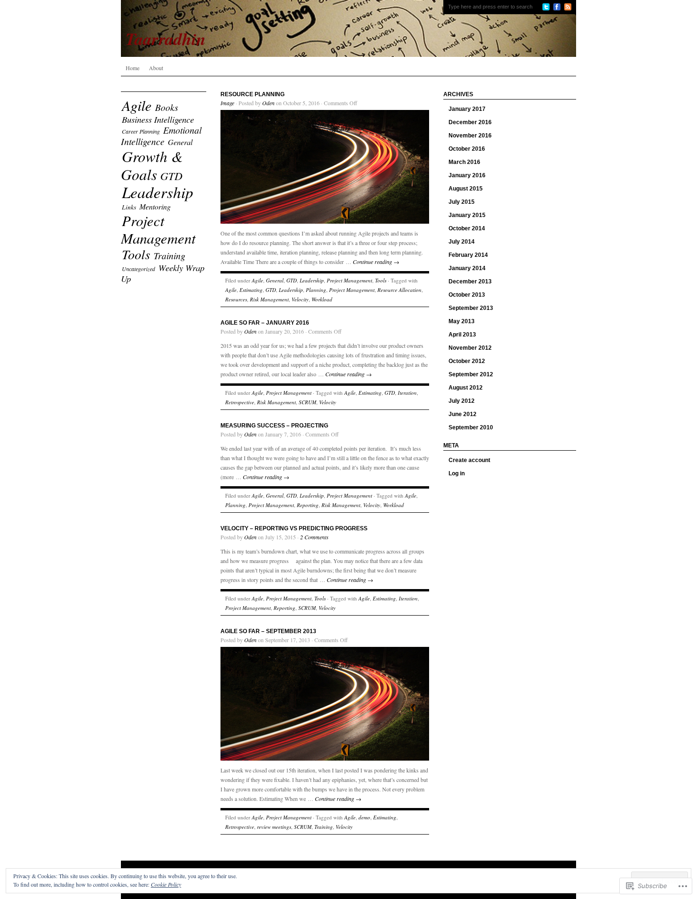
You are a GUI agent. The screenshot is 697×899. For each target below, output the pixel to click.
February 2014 (468, 255)
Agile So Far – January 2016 (264, 322)
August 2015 (466, 188)
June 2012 (463, 414)
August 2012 (466, 387)
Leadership (157, 192)
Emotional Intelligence (161, 135)
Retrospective (239, 402)
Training (169, 255)
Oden (268, 103)
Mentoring (155, 206)
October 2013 (467, 294)
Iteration (407, 392)
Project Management (158, 228)
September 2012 (471, 374)
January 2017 (467, 109)
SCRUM (307, 402)
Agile (137, 105)
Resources (236, 299)
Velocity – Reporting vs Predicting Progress (293, 528)
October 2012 (467, 361)
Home (132, 68)
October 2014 (467, 228)
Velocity (300, 299)
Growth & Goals (152, 165)
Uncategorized (138, 268)
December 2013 (470, 281)
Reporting (308, 505)
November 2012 (470, 348)
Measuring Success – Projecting (274, 425)
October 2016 (467, 148)
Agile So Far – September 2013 (268, 631)
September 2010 (471, 427)
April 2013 (462, 334)
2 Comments (314, 537)
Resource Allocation (399, 289)
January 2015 (467, 215)
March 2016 (464, 162)
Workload (322, 299)
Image (227, 103)
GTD (171, 175)
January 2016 (467, 175)
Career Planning (141, 131)
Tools (136, 254)
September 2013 (471, 308)
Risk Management (269, 299)
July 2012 (462, 401)
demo (364, 817)
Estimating (251, 289)
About (156, 68)
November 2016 (470, 135)
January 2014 (467, 268)
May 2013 (462, 321)
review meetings (274, 826)
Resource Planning (252, 94)
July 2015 (462, 202)
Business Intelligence (158, 119)
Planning (316, 289)
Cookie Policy (166, 884)
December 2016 (470, 122)
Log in (457, 473)
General (180, 142)
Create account (469, 460)
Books (166, 107)
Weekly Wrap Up (162, 273)
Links (129, 207)
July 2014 (462, 241)
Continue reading (376, 261)
